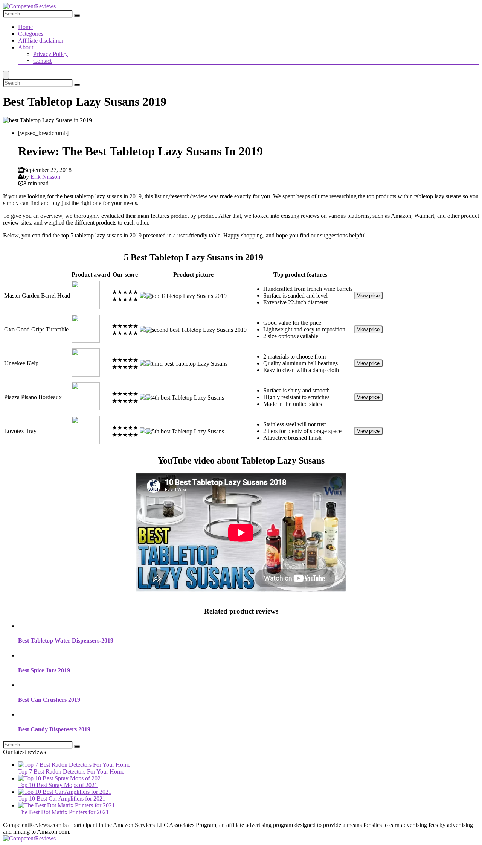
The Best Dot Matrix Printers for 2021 (63, 812)
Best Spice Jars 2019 (44, 670)
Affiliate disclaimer (40, 40)
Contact (42, 61)
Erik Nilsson (45, 176)
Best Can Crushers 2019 (49, 699)
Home (25, 27)
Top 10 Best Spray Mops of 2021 (58, 785)
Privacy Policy (50, 54)
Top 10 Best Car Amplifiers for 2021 (61, 798)
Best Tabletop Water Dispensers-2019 (65, 640)
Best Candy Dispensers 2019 (54, 729)
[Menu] (6, 75)
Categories (30, 33)
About (25, 47)
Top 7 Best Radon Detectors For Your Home (71, 771)
